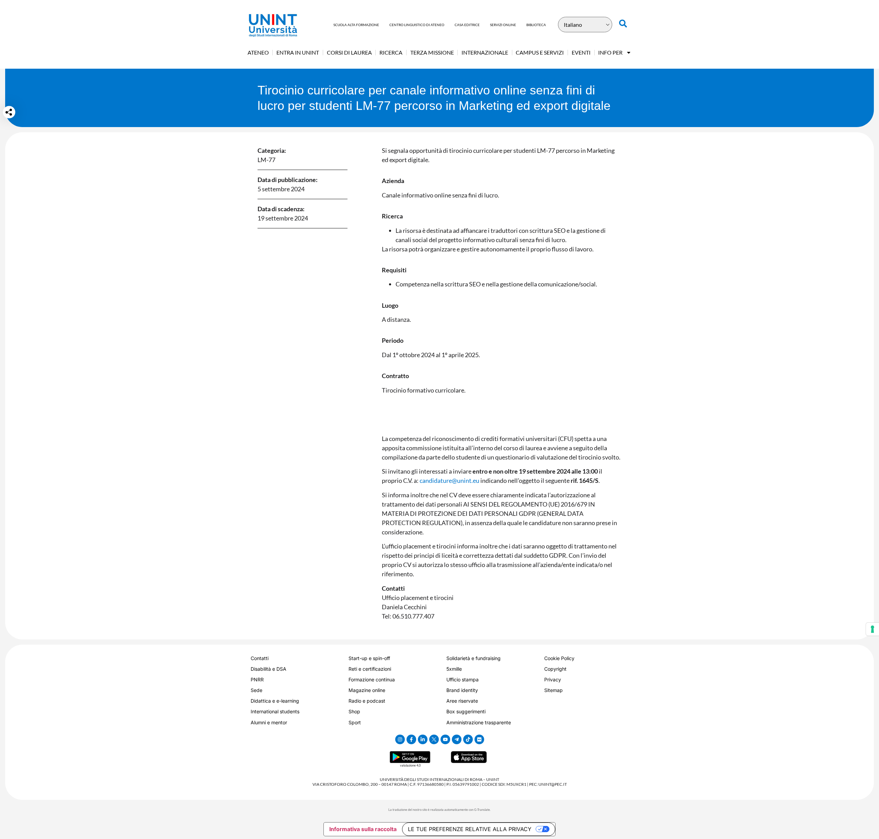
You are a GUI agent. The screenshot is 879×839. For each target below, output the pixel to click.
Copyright (555, 669)
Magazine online (367, 690)
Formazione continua (372, 679)
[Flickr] (479, 739)
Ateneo (258, 52)
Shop (354, 711)
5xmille (454, 669)
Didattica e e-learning (275, 701)
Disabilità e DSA (268, 669)
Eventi (581, 52)
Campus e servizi (540, 52)
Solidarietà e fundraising (473, 658)
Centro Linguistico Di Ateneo (416, 25)
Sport (355, 722)
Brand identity (462, 690)
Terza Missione (432, 52)
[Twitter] (434, 739)
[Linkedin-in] (422, 739)
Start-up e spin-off (369, 658)
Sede (256, 690)
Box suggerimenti (466, 711)
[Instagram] (400, 739)
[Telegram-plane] (456, 739)
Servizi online (503, 25)
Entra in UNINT (297, 52)
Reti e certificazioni (370, 669)
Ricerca (390, 52)
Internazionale (484, 52)
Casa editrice (467, 25)
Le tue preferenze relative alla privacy (470, 829)
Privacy (552, 679)
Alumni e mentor (269, 722)
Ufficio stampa (462, 679)
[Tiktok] (468, 739)
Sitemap (553, 690)
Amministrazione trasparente (478, 722)
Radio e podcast (367, 701)
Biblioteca (536, 25)
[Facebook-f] (411, 739)
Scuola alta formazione (356, 25)
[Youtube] (445, 739)
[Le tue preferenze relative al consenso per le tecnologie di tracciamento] (872, 629)
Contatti (260, 658)
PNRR (257, 679)
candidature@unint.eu (449, 480)
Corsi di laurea (349, 52)
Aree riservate (462, 701)
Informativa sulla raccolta (363, 829)
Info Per (610, 52)
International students (275, 711)
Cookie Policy (559, 658)
